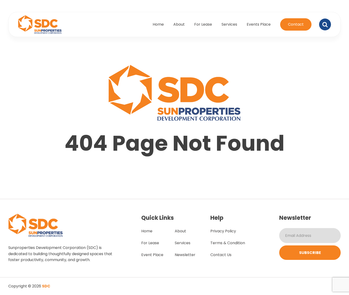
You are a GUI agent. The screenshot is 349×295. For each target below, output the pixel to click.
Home (158, 24)
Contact (296, 24)
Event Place (152, 255)
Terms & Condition (227, 243)
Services (229, 24)
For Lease (203, 24)
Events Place (259, 24)
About (179, 24)
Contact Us (220, 255)
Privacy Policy (223, 231)
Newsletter (185, 255)
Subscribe (310, 252)
